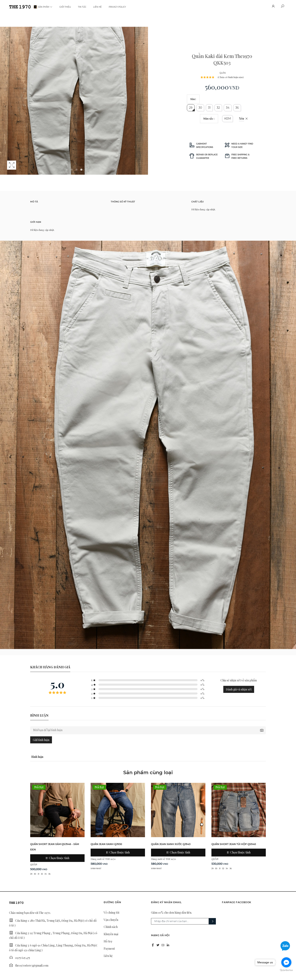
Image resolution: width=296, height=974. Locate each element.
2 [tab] (72, 170)
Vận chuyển (111, 920)
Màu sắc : (209, 118)
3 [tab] (77, 170)
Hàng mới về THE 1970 (103, 859)
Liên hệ (97, 7)
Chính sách (111, 927)
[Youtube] (163, 945)
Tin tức (82, 7)
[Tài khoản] (273, 6)
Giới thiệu (65, 7)
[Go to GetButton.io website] (286, 970)
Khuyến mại (111, 934)
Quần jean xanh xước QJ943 (170, 844)
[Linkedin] (168, 945)
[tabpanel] (74, 101)
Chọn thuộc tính (58, 858)
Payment (109, 948)
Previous (4, 105)
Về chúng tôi (111, 912)
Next (144, 105)
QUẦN (222, 73)
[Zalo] (285, 945)
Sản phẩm (43, 7)
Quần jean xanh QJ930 (106, 844)
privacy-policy (117, 7)
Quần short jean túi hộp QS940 (233, 844)
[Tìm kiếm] (282, 6)
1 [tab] (67, 170)
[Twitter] (158, 945)
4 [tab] (81, 170)
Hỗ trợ (108, 941)
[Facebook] (153, 945)
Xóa (241, 118)
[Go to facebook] (286, 962)
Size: (193, 99)
